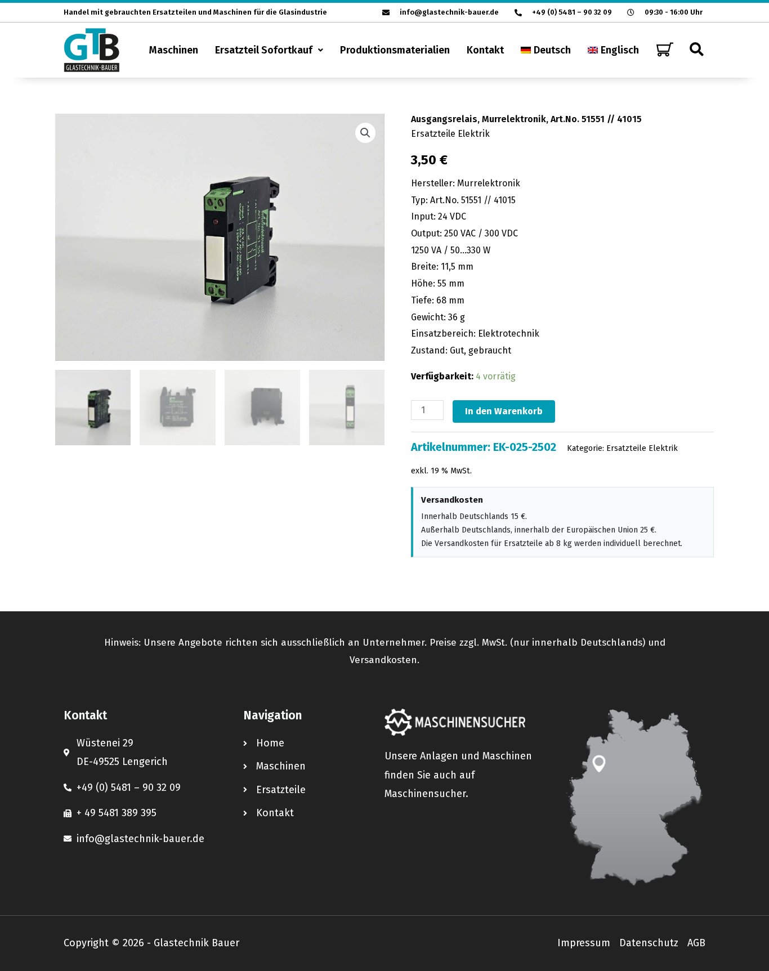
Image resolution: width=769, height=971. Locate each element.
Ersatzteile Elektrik (450, 133)
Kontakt (485, 50)
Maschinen (173, 50)
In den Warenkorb (504, 411)
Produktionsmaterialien (395, 50)
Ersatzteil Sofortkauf (263, 50)
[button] (269, 50)
